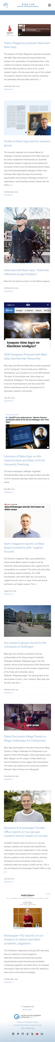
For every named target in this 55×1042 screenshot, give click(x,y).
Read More (8, 89)
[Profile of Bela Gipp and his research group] (27, 118)
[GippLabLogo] (5, 4)
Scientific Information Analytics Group (27, 1025)
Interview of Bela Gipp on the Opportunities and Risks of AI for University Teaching (24, 460)
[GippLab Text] (28, 4)
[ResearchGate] (13, 1034)
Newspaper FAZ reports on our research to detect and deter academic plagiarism (23, 939)
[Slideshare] (27, 1034)
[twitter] (32, 1034)
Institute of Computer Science (28, 1022)
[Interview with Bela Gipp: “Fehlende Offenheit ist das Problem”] (27, 235)
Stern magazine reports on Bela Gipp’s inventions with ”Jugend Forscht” (24, 547)
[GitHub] (23, 1034)
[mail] (42, 1034)
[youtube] (37, 1034)
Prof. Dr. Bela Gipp (27, 1028)
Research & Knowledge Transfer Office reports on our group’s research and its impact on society (26, 831)
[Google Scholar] (18, 1034)
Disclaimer (28, 1010)
